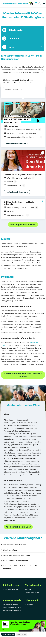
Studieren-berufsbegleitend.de (12, 610)
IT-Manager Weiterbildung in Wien (16, 555)
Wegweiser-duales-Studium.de (12, 607)
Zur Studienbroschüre (8, 634)
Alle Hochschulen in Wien (18, 526)
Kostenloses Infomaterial (17, 143)
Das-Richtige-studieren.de (11, 604)
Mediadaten (28, 589)
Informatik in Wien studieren (14, 545)
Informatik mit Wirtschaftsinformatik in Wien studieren (21, 567)
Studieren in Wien (10, 550)
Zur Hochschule (21, 634)
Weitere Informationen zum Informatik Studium (23, 375)
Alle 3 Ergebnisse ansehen (23, 224)
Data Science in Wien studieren (15, 560)
